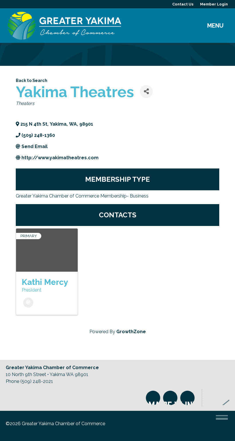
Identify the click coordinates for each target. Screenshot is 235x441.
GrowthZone (131, 331)
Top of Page (218, 398)
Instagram (153, 398)
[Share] (146, 91)
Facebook (170, 398)
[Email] (28, 303)
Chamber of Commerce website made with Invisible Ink (197, 426)
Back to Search (31, 80)
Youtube (187, 398)
